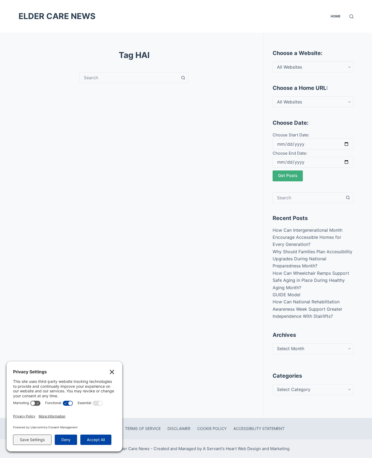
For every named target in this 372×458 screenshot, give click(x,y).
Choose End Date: (290, 153)
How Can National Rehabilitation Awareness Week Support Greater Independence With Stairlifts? (307, 309)
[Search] (351, 16)
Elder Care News (57, 16)
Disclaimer (178, 428)
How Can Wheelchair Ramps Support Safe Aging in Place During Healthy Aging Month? (311, 280)
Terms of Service (143, 428)
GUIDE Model (286, 294)
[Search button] (183, 77)
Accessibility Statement (259, 428)
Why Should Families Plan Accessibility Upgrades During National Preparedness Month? (312, 259)
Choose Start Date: (291, 135)
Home (335, 16)
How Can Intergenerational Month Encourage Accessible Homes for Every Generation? (307, 237)
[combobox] (129, 77)
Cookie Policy (212, 428)
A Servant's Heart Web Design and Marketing (247, 448)
